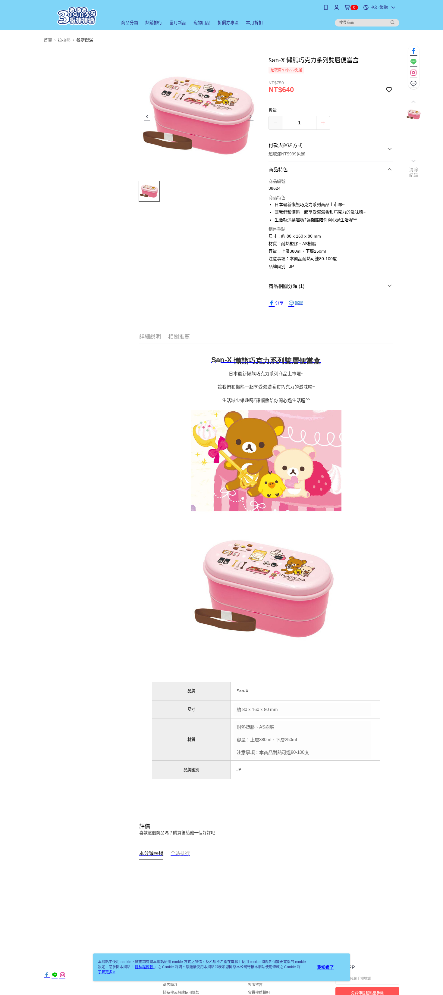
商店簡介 (170, 985)
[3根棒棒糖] (77, 16)
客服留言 (255, 985)
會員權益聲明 (259, 992)
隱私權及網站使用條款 (181, 992)
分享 (279, 303)
